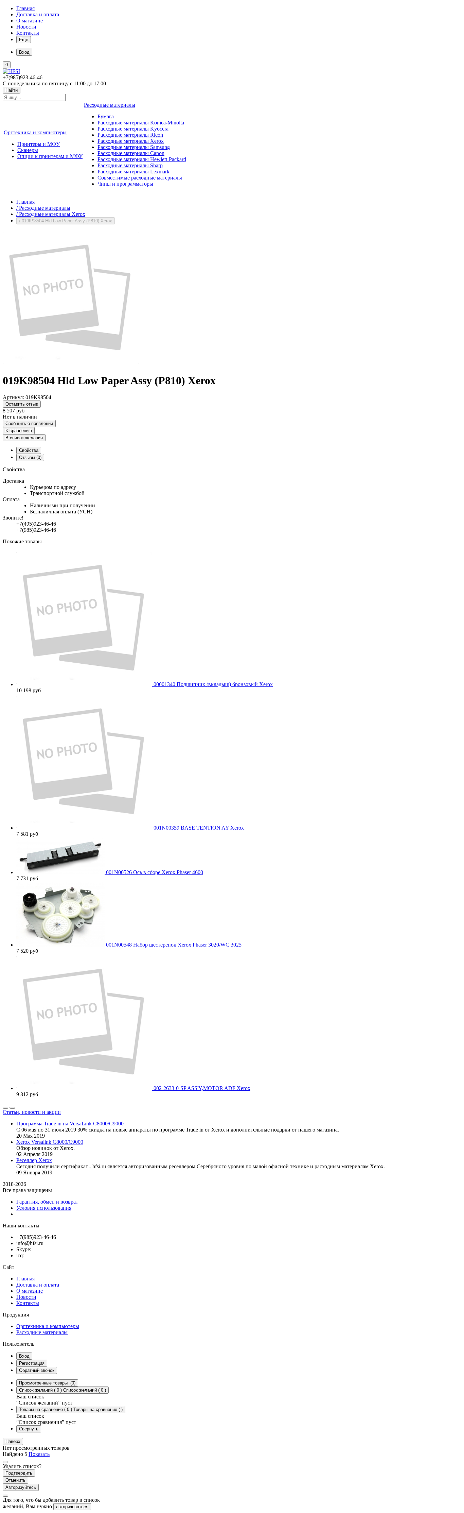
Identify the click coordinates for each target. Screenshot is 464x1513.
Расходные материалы (42, 1332)
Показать (39, 1454)
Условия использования (43, 1208)
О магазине (29, 20)
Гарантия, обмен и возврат (47, 1202)
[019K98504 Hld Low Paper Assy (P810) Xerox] (71, 364)
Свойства (28, 450)
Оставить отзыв (21, 404)
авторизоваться (72, 1506)
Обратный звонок (36, 1370)
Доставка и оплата (37, 14)
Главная (25, 8)
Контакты (27, 33)
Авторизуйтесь (20, 1487)
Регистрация (31, 1363)
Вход (24, 1356)
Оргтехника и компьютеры (47, 1326)
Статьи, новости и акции (32, 1112)
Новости (26, 27)
